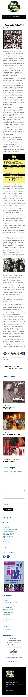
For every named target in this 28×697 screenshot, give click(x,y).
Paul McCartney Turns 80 (8, 531)
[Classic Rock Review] (10, 678)
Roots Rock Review (14, 645)
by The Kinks (8, 619)
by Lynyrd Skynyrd (12, 434)
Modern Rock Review (14, 642)
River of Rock (14, 638)
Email (5, 499)
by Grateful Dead (16, 368)
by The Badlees (9, 408)
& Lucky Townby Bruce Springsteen (11, 460)
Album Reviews (6, 405)
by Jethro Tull (13, 25)
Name (5, 494)
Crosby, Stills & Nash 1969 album (13, 366)
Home (7, 680)
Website (6, 504)
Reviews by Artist (16, 680)
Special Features (16, 682)
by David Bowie (8, 539)
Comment (6, 478)
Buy (6, 27)
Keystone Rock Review (14, 647)
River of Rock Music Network (16, 657)
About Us (10, 680)
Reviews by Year (9, 682)
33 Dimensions (16, 661)
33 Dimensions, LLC (12, 684)
